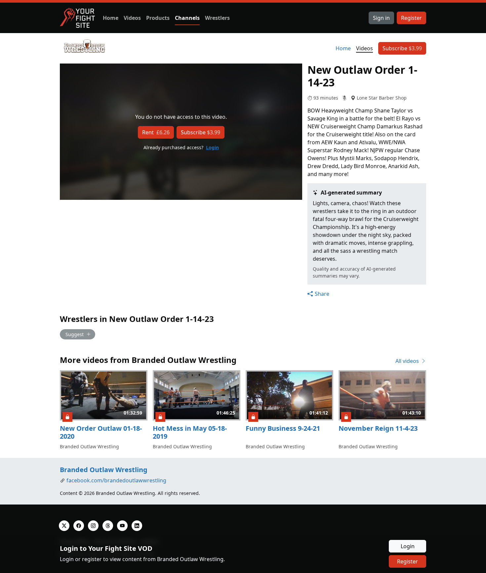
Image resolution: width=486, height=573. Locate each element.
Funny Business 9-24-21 (283, 428)
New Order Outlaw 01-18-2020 (101, 432)
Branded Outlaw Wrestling (103, 469)
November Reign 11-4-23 (378, 428)
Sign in (381, 18)
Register (411, 18)
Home (110, 18)
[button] (318, 294)
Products (158, 18)
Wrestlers (217, 18)
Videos (132, 18)
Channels (187, 18)
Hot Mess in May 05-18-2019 (190, 432)
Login (212, 147)
